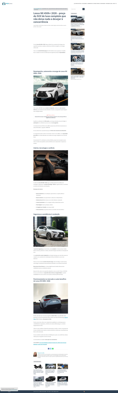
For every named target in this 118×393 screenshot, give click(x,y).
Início (35, 8)
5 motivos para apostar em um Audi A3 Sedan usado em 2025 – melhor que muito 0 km (78, 77)
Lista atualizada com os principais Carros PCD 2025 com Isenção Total (62, 371)
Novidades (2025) (109, 3)
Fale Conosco (49, 391)
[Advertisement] (50, 35)
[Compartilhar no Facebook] (48, 348)
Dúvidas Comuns (96, 3)
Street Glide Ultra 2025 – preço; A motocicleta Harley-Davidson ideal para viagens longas (38, 371)
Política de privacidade (42, 391)
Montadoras (102, 3)
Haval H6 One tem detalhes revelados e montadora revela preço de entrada (77, 51)
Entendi (9, 391)
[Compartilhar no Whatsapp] (52, 348)
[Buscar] (116, 3)
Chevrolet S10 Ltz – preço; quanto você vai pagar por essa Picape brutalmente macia (50, 371)
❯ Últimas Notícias (77, 3)
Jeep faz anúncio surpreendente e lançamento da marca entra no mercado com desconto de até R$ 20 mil (77, 38)
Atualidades (84, 3)
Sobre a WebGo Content (54, 391)
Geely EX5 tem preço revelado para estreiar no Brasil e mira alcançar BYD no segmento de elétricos (51, 117)
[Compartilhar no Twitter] (50, 348)
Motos (114, 3)
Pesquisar (84, 9)
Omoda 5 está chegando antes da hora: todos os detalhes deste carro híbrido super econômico (38, 384)
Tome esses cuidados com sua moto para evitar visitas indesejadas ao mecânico (77, 64)
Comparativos (90, 3)
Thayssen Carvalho (41, 352)
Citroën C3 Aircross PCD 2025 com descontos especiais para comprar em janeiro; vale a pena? (50, 384)
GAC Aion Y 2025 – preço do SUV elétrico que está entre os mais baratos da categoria (62, 383)
